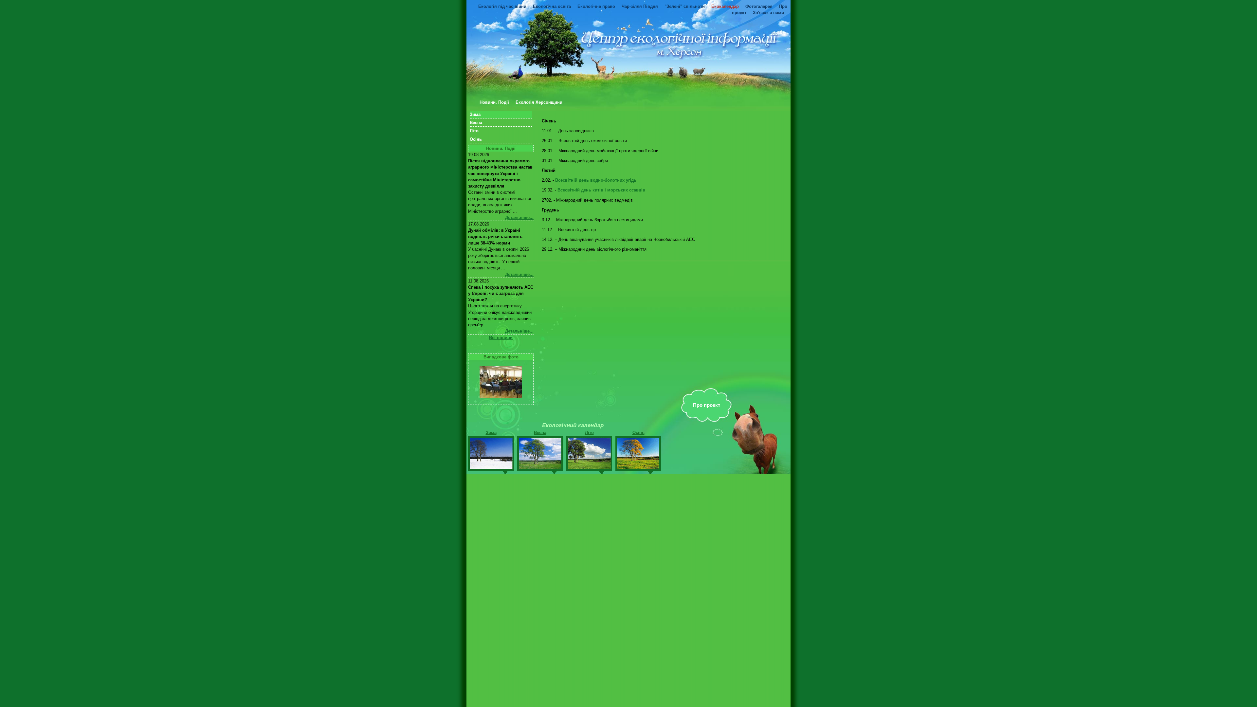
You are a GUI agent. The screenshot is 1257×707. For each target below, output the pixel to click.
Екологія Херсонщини (539, 102)
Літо (474, 130)
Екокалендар (725, 6)
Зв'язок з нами (768, 12)
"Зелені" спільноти (685, 6)
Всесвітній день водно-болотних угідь (595, 180)
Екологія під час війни (502, 6)
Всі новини (501, 337)
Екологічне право (596, 6)
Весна (476, 122)
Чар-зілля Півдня (640, 6)
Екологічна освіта (552, 6)
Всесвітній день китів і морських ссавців (601, 190)
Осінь (476, 139)
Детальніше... (519, 217)
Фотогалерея (759, 6)
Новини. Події (494, 102)
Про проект (706, 405)
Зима (475, 114)
